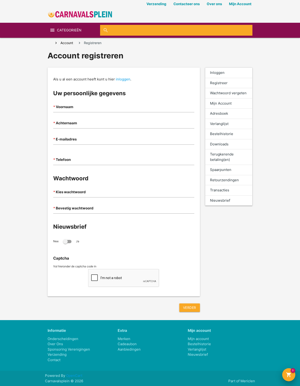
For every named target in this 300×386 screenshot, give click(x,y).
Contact (54, 360)
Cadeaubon (127, 344)
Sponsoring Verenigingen (69, 349)
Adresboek (219, 113)
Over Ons (55, 344)
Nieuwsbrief (220, 200)
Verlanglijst (219, 123)
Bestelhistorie (221, 134)
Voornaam (64, 107)
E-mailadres (66, 139)
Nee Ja (66, 241)
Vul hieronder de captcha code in (74, 266)
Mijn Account (240, 4)
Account (66, 43)
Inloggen (217, 72)
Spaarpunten (220, 169)
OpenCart (74, 375)
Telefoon (63, 159)
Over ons (214, 4)
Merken (124, 339)
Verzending (156, 4)
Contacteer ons (186, 4)
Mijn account (198, 339)
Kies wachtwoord (71, 192)
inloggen (123, 79)
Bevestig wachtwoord (75, 208)
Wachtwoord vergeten (228, 93)
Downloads (219, 144)
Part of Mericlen (241, 381)
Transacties (219, 190)
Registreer (219, 83)
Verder (189, 308)
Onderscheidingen (63, 339)
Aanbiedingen (129, 349)
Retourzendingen (224, 180)
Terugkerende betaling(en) (222, 157)
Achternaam (66, 123)
